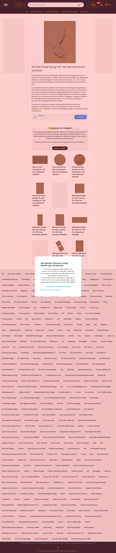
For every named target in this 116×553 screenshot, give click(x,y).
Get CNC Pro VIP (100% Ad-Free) (58, 286)
